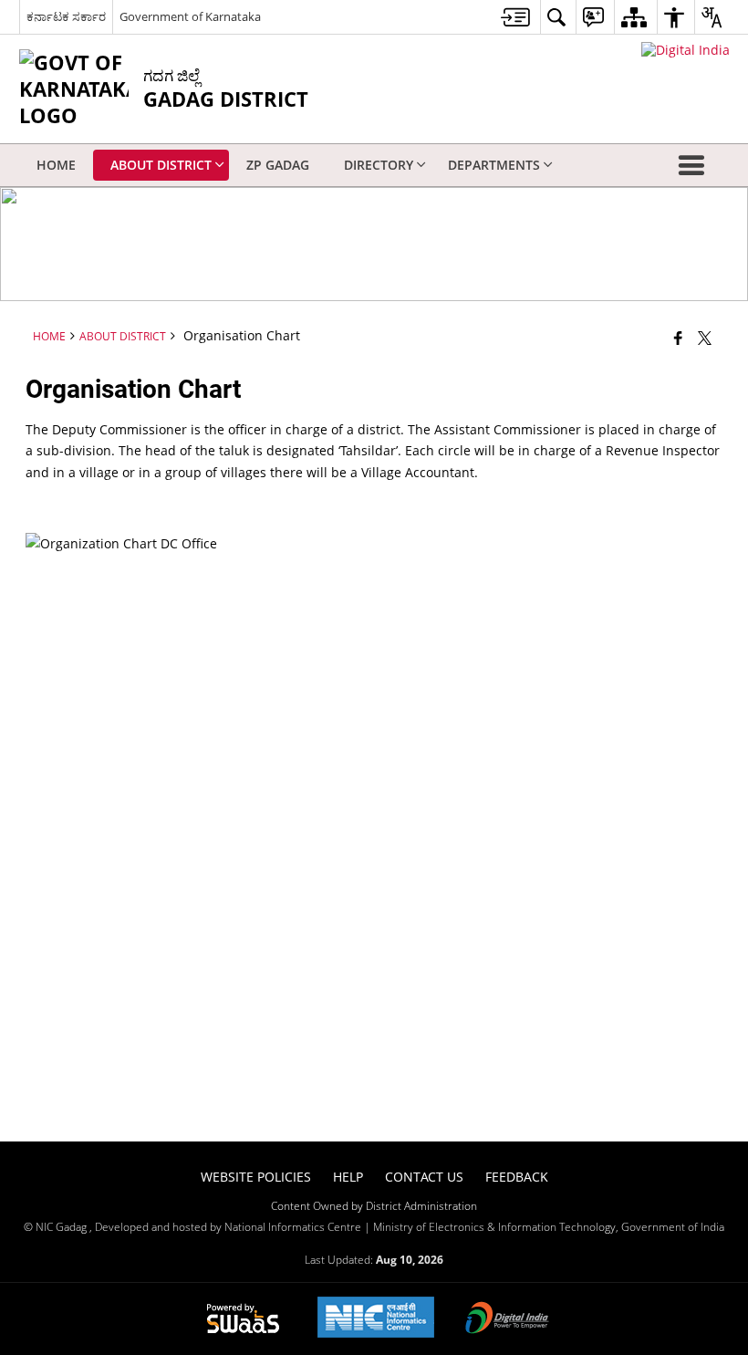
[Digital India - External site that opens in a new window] (685, 49)
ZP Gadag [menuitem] (277, 164)
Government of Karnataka (190, 16)
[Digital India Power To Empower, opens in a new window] (507, 1319)
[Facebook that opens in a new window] (678, 337)
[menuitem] (515, 17)
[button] (695, 165)
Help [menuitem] (348, 1176)
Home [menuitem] (56, 164)
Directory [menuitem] (378, 164)
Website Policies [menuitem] (256, 1176)
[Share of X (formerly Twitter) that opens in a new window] (704, 337)
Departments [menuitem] (494, 164)
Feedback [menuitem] (516, 1176)
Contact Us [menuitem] (424, 1176)
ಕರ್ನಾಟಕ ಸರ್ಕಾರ (66, 16)
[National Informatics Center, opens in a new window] (376, 1319)
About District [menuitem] (161, 164)
